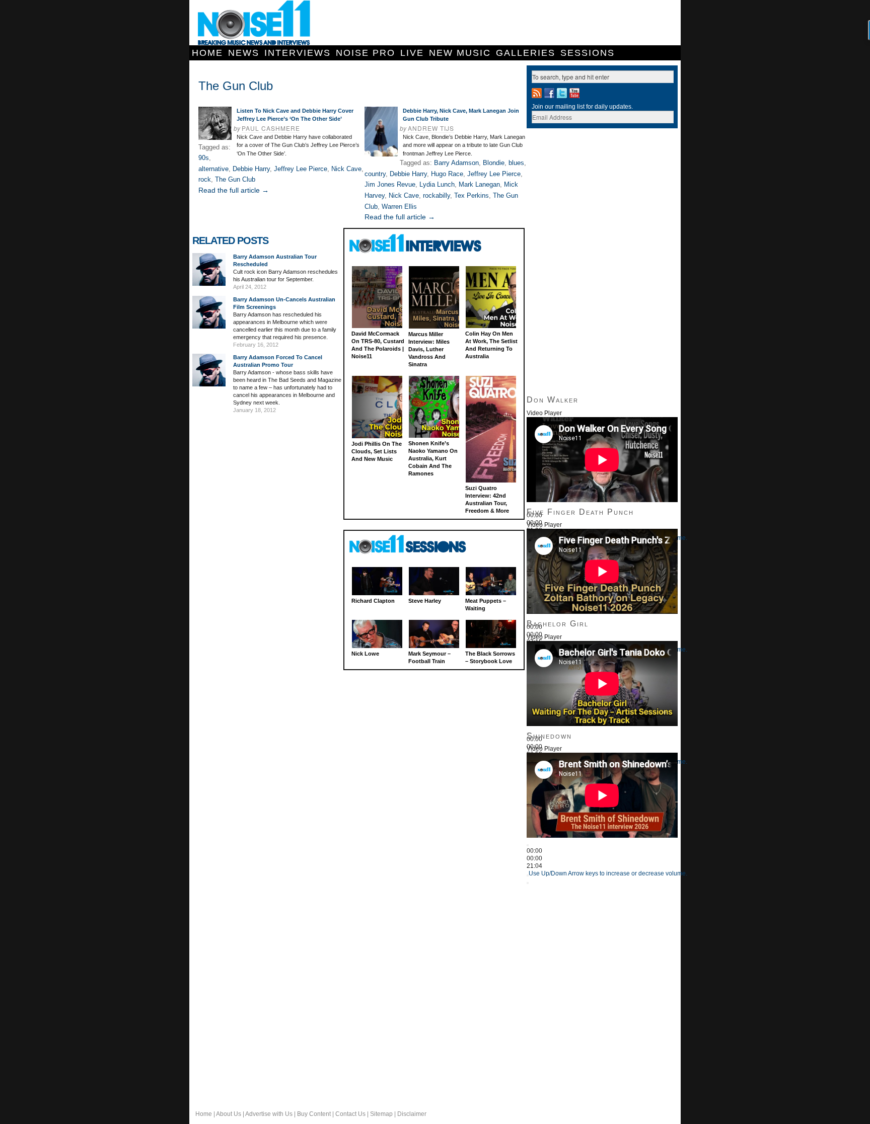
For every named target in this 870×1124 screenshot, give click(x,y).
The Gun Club (235, 179)
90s (203, 158)
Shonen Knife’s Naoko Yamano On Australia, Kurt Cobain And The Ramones (433, 458)
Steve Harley (424, 601)
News (243, 53)
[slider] (608, 873)
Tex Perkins (471, 195)
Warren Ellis (399, 206)
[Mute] (528, 875)
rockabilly (436, 195)
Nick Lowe (365, 654)
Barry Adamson (456, 163)
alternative (213, 169)
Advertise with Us (269, 1113)
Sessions (587, 53)
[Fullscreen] (528, 883)
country (375, 174)
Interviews (297, 53)
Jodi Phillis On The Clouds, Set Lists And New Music (376, 451)
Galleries (525, 53)
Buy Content (314, 1113)
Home (207, 53)
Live (412, 53)
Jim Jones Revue (390, 184)
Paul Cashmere (271, 128)
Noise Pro (365, 53)
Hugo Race (447, 174)
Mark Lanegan (479, 184)
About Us (228, 1113)
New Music (460, 53)
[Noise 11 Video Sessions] (416, 544)
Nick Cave (346, 169)
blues (516, 163)
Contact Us (350, 1113)
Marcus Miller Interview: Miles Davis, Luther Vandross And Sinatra (429, 349)
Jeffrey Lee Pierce (300, 169)
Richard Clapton (373, 601)
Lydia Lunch (437, 184)
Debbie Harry (251, 169)
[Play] (528, 845)
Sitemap (381, 1113)
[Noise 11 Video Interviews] (416, 243)
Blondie (493, 163)
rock (204, 179)
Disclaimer (411, 1113)
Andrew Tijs (431, 128)
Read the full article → (233, 190)
